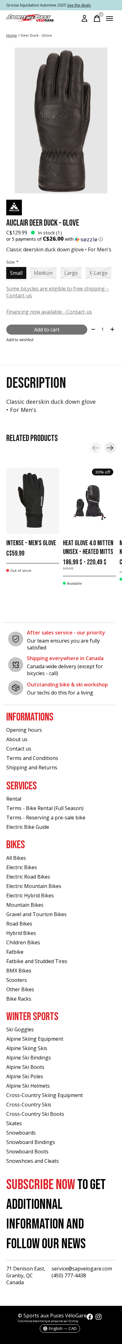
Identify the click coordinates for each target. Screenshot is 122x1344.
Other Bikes (20, 989)
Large (71, 272)
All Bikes (16, 857)
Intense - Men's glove (31, 543)
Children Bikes (23, 942)
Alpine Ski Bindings (28, 1057)
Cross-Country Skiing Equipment (44, 1095)
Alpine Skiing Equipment (34, 1038)
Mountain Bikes (24, 904)
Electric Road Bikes (28, 876)
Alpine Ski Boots (25, 1067)
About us (17, 739)
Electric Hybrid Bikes (30, 895)
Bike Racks (18, 998)
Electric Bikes (21, 867)
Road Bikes (19, 923)
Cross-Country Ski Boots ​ (35, 1114)
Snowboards (21, 1132)
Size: (12, 262)
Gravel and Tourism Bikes (36, 914)
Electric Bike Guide (27, 826)
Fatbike (14, 951)
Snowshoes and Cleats (32, 1160)
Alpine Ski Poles (24, 1076)
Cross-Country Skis (28, 1104)
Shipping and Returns (31, 767)
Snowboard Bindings (30, 1142)
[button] (61, 239)
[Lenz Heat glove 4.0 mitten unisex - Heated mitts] (89, 501)
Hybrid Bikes (21, 933)
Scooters (16, 980)
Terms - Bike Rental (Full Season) (45, 808)
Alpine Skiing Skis (26, 1048)
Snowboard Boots (27, 1151)
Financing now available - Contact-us (49, 311)
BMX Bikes (18, 970)
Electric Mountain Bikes (33, 886)
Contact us (18, 748)
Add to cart (46, 329)
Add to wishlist (19, 339)
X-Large (98, 272)
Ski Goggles (20, 1029)
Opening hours (24, 729)
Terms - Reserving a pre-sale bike (45, 817)
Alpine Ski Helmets (28, 1085)
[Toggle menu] (109, 18)
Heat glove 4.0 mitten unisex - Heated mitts (88, 547)
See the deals (79, 5)
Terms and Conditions (32, 758)
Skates (14, 1123)
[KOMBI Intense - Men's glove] (32, 501)
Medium (43, 272)
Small (16, 272)
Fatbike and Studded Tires (36, 961)
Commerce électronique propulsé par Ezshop (48, 1321)
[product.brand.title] (61, 207)
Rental (13, 798)
